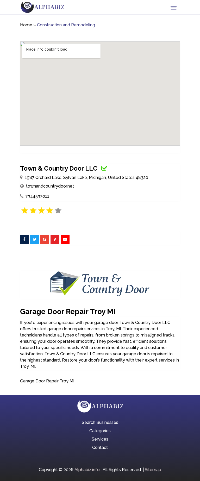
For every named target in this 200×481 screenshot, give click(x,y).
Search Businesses (100, 423)
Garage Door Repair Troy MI (47, 380)
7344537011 (37, 196)
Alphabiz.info (87, 469)
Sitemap (153, 469)
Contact (100, 448)
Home (26, 24)
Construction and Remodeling (66, 24)
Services (100, 439)
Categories (100, 431)
